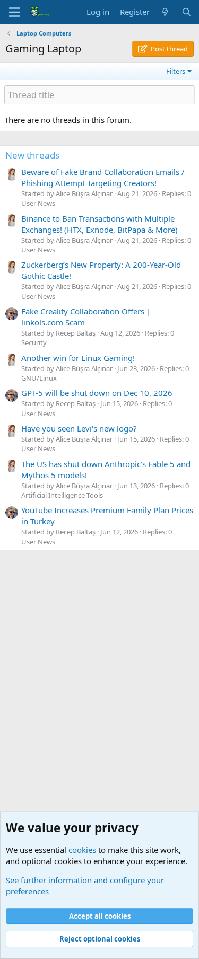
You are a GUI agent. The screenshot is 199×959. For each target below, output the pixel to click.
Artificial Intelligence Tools (62, 495)
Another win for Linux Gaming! (78, 358)
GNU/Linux (39, 378)
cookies (82, 849)
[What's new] (165, 12)
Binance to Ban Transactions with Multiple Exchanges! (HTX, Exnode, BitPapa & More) (99, 224)
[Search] (186, 12)
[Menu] (14, 12)
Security (34, 342)
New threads (32, 155)
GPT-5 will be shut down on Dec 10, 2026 (96, 393)
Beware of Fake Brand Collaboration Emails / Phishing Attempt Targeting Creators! (103, 177)
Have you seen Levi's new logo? (79, 428)
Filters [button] (175, 71)
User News (38, 203)
